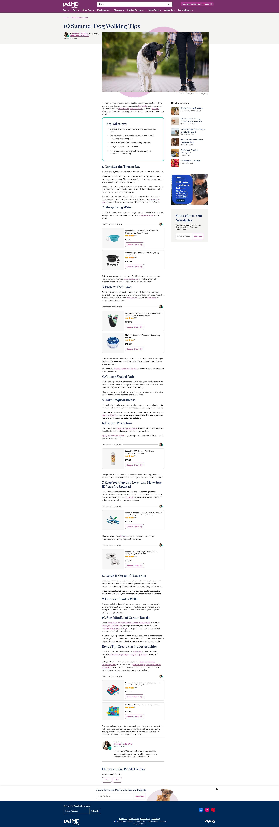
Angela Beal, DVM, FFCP (79, 35)
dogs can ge (122, 428)
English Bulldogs (111, 628)
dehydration (123, 108)
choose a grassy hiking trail (125, 368)
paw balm (152, 297)
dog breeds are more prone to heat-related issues (128, 623)
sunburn (155, 108)
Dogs (65, 10)
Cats (75, 10)
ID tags (123, 536)
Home (66, 17)
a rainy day (137, 651)
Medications (103, 10)
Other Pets (87, 10)
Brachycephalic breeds (112, 625)
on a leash (129, 497)
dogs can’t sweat (131, 279)
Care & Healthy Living (79, 17)
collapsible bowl (146, 215)
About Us (168, 10)
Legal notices (153, 821)
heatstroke (142, 106)
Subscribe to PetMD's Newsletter (77, 806)
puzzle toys (145, 662)
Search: (102, 4)
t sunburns (132, 428)
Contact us (145, 818)
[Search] (168, 4)
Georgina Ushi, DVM (80, 33)
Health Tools (153, 10)
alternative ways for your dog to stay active (127, 654)
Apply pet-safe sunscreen (113, 435)
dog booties (132, 297)
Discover (118, 10)
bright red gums (109, 415)
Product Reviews (135, 10)
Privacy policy (140, 821)
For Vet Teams (184, 10)
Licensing (155, 818)
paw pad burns (136, 108)
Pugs (125, 628)
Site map (163, 821)
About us (123, 818)
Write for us (134, 818)
